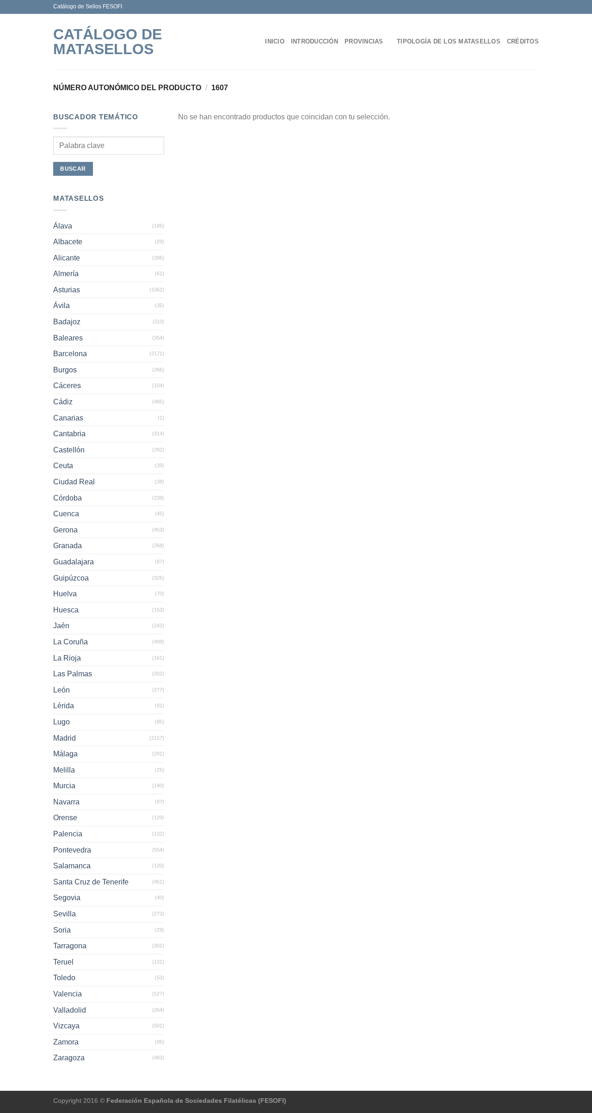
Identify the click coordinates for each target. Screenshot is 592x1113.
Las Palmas (72, 674)
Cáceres (67, 386)
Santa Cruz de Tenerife (91, 882)
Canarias (68, 418)
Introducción (314, 41)
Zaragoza (69, 1058)
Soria (62, 930)
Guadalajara (73, 562)
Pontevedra (72, 850)
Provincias (364, 41)
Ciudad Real (74, 482)
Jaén (61, 626)
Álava (62, 226)
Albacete (67, 242)
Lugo (61, 722)
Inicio (274, 41)
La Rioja (67, 658)
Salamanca (72, 866)
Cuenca (66, 514)
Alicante (66, 258)
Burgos (65, 370)
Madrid (64, 738)
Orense (65, 818)
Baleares (68, 338)
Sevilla (64, 914)
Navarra (66, 802)
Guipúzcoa (71, 578)
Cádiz (63, 402)
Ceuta (63, 466)
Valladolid (69, 1010)
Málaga (65, 754)
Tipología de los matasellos (448, 41)
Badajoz (66, 322)
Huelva (65, 594)
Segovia (66, 898)
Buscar (73, 169)
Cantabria (69, 434)
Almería (66, 274)
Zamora (66, 1042)
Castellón (69, 450)
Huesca (66, 610)
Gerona (65, 530)
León (61, 690)
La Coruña (70, 642)
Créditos (523, 41)
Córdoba (67, 498)
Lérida (63, 706)
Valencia (67, 994)
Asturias (66, 290)
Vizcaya (66, 1026)
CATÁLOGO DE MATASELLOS (107, 41)
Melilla (64, 770)
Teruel (63, 962)
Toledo (64, 978)
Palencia (67, 834)
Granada (67, 546)
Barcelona (70, 354)
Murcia (64, 786)
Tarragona (69, 946)
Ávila (61, 305)
